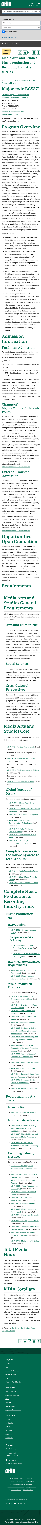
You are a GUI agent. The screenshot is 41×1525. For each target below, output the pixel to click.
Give (7, 1367)
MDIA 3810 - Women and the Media (25, 1062)
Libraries (8, 1402)
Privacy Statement (31, 1487)
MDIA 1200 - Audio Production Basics (23, 871)
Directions (12, 1460)
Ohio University (14, 1500)
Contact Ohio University (13, 1463)
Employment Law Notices (16, 1481)
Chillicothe (9, 1423)
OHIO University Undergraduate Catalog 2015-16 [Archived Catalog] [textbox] (21, 11)
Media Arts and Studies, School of (15, 97)
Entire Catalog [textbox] (7, 23)
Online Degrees (10, 1374)
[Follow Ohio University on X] (18, 1503)
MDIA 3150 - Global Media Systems (22, 803)
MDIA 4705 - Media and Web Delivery (25, 1088)
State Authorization (16, 1490)
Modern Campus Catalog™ (25, 1522)
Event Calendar (10, 1391)
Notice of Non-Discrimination (16, 1487)
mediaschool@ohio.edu (11, 114)
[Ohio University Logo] (6, 6)
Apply (7, 1363)
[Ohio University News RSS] (24, 1503)
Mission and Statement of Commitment (22, 1484)
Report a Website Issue (13, 1410)
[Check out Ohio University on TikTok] (21, 1503)
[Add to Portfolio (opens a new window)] (25, 53)
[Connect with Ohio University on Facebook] (6, 1503)
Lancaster (8, 1430)
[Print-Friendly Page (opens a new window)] (34, 53)
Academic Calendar (12, 1395)
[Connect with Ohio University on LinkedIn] (12, 1503)
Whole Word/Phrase (12, 32)
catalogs (12, 1519)
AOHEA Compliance (26, 1478)
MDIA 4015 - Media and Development (23, 814)
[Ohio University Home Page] (10, 1471)
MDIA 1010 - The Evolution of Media (21, 747)
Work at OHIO (10, 1406)
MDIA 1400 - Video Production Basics (23, 882)
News (7, 1399)
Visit (7, 1378)
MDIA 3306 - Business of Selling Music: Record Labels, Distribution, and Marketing (24, 1031)
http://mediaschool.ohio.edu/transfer (16, 467)
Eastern (8, 1427)
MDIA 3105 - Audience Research (23, 1022)
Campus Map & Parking (13, 1382)
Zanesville (9, 1438)
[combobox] (21, 12)
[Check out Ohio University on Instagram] (9, 1503)
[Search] (39, 27)
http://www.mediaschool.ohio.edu (14, 111)
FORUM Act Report (30, 1481)
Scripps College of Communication (15, 94)
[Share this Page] (29, 52)
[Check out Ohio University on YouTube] (15, 1503)
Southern (8, 1434)
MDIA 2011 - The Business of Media (20, 781)
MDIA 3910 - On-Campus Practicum (25, 1068)
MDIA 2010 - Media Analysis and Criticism (23, 770)
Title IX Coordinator (28, 1490)
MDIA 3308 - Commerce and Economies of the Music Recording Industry (24, 1048)
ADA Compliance (14, 1478)
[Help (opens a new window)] (38, 53)
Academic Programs (12, 1371)
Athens (7, 1419)
